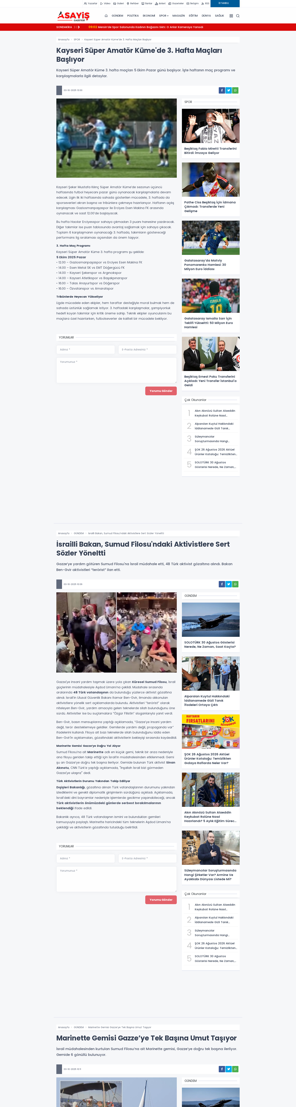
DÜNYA (206, 16)
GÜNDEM (117, 16)
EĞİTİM (193, 16)
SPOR (162, 16)
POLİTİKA (133, 16)
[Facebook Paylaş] (222, 90)
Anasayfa (63, 39)
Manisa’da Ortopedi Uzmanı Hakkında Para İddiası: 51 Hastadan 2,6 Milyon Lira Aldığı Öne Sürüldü (161, 27)
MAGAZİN (178, 16)
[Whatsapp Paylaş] (235, 90)
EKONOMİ (149, 16)
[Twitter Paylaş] (228, 90)
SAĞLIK (219, 16)
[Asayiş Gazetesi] (73, 15)
